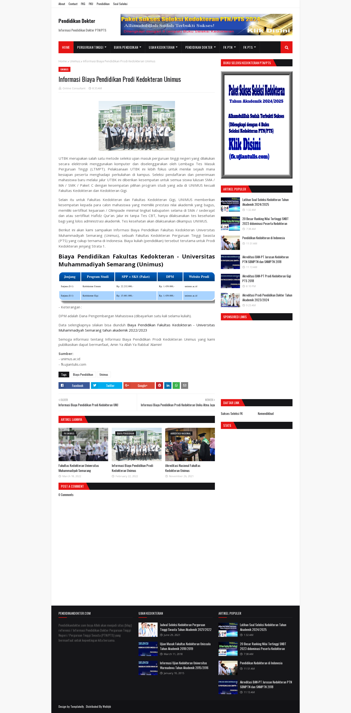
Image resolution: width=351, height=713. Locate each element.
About (61, 4)
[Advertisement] (261, 358)
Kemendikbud (266, 413)
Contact (73, 4)
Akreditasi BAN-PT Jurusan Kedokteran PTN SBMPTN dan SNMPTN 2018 (265, 259)
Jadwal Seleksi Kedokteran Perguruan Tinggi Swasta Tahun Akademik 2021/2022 (186, 627)
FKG (83, 4)
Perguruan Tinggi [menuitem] (90, 47)
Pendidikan (103, 4)
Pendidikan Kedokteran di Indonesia (263, 237)
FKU (91, 4)
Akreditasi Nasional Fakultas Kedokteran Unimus (182, 468)
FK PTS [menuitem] (248, 47)
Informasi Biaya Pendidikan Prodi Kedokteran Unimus (132, 468)
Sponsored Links (235, 316)
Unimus (75, 61)
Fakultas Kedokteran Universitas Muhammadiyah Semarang (78, 468)
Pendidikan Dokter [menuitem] (199, 47)
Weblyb (107, 706)
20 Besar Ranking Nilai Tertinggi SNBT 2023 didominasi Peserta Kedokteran (265, 221)
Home (62, 61)
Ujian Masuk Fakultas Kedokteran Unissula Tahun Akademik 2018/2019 (185, 646)
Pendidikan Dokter (76, 20)
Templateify (77, 706)
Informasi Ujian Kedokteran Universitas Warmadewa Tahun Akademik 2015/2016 (184, 665)
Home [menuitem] (66, 47)
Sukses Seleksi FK (232, 413)
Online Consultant (74, 88)
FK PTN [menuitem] (228, 47)
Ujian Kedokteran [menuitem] (161, 47)
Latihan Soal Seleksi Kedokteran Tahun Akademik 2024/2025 (265, 202)
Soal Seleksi (120, 4)
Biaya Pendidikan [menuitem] (126, 47)
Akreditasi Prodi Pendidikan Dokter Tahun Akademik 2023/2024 (267, 297)
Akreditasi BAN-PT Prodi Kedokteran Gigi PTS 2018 (266, 278)
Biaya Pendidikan (83, 374)
